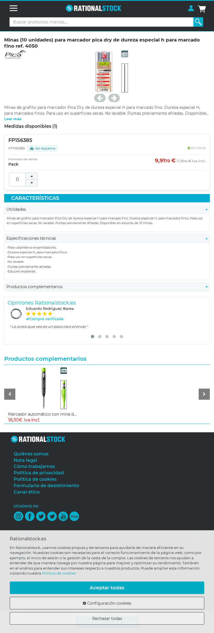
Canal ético (27, 492)
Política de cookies (59, 573)
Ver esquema (45, 148)
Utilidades (17, 209)
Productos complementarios (36, 286)
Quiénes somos (31, 454)
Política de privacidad (39, 472)
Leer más (12, 119)
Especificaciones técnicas (32, 238)
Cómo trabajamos (34, 466)
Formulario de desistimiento (46, 485)
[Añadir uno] (31, 176)
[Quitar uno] (31, 183)
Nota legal (25, 460)
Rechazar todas (107, 618)
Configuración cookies (108, 603)
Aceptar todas (107, 587)
